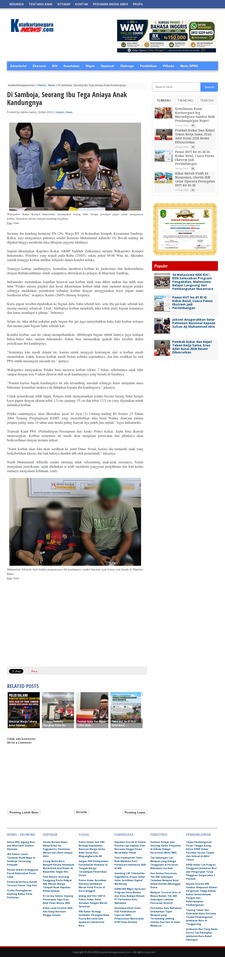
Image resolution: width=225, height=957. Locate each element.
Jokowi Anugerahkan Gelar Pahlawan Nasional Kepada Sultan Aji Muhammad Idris (193, 323)
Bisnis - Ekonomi (21, 834)
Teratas (207, 100)
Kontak (81, 4)
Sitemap (63, 4)
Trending (185, 100)
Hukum (42, 85)
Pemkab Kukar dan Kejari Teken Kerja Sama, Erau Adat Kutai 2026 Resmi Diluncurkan (192, 347)
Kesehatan (72, 66)
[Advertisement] (75, 629)
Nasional (107, 66)
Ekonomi (39, 66)
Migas (90, 66)
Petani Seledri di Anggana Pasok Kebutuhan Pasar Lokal (22, 873)
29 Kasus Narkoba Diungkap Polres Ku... (55, 723)
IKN (54, 66)
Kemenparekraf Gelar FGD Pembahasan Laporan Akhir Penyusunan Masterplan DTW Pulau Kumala (129, 915)
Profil (138, 4)
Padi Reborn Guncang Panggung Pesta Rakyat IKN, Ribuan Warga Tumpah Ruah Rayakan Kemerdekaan (57, 883)
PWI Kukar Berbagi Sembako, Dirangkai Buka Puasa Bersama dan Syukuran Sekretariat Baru (94, 918)
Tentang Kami (40, 4)
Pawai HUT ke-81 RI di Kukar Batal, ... (124, 723)
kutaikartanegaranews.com (115, 952)
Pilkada (168, 66)
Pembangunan (198, 834)
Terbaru (163, 100)
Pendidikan (148, 66)
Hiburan (50, 834)
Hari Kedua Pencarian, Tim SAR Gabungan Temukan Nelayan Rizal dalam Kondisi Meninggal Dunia (165, 880)
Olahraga (127, 66)
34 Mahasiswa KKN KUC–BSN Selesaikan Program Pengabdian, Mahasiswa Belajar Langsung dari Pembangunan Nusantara (192, 282)
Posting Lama (135, 812)
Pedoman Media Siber (110, 4)
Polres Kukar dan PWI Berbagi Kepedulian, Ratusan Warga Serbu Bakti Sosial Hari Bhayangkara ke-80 (92, 849)
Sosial (84, 834)
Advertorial (18, 66)
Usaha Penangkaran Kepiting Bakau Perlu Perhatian (19, 894)
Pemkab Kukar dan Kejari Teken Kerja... (91, 723)
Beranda (16, 4)
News (51, 85)
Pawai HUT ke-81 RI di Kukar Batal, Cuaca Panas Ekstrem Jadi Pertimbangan (192, 302)
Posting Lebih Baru (23, 812)
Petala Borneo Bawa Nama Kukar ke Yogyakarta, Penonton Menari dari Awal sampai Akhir (58, 849)
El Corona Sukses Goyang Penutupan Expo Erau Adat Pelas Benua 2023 (58, 899)
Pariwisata (124, 834)
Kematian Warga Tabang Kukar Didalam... (23, 723)
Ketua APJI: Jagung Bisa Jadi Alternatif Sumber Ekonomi (21, 846)
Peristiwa (158, 834)
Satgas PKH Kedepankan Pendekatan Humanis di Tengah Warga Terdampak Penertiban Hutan (93, 868)
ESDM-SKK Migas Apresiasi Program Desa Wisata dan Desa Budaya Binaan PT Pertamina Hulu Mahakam (130, 895)
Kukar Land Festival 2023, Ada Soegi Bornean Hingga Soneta (58, 911)
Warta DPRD (189, 66)
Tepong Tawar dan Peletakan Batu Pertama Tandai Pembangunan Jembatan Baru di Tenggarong (201, 917)
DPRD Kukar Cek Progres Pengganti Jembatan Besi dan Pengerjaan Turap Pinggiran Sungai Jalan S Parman (201, 871)
